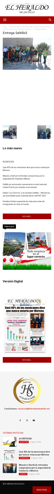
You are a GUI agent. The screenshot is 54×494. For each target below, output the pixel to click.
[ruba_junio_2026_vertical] (27, 269)
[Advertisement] (27, 97)
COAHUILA (23, 474)
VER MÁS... (27, 216)
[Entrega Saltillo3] (27, 69)
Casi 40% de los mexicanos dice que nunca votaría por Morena (26, 168)
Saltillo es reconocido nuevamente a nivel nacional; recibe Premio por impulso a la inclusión (25, 185)
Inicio (5, 26)
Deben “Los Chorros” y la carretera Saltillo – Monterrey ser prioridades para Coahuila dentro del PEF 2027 (26, 194)
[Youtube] (34, 420)
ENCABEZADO (24, 458)
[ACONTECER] (10, 442)
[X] (27, 420)
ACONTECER (8, 162)
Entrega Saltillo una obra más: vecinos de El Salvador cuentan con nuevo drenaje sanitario (27, 27)
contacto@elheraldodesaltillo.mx (34, 409)
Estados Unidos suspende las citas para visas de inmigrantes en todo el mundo (24, 202)
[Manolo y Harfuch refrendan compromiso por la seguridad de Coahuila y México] (10, 468)
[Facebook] (20, 420)
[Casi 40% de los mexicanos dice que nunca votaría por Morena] (10, 455)
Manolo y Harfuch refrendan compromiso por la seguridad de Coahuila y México (23, 177)
